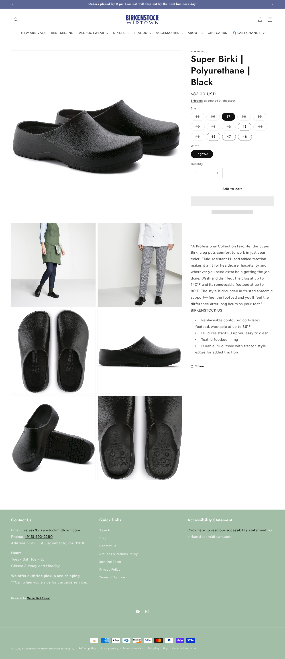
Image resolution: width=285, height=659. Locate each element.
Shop (103, 538)
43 (244, 127)
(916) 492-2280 (39, 537)
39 (262, 117)
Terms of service (133, 648)
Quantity (197, 164)
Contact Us (107, 546)
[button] (232, 201)
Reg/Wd (201, 154)
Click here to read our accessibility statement (227, 530)
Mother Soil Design (38, 598)
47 (229, 137)
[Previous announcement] (13, 4)
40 (200, 127)
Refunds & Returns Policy (118, 554)
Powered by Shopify (61, 648)
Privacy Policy (109, 569)
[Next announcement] (272, 4)
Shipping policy (158, 648)
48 (245, 137)
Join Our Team (110, 562)
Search (104, 530)
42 (231, 127)
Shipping (197, 100)
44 (262, 127)
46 (213, 137)
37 (228, 116)
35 (199, 117)
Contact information (184, 648)
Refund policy (87, 648)
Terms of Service (112, 577)
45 (199, 138)
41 (216, 127)
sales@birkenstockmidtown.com (52, 530)
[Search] (16, 19)
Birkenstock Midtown (35, 648)
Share (199, 366)
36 (215, 117)
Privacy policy (109, 648)
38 (246, 117)
